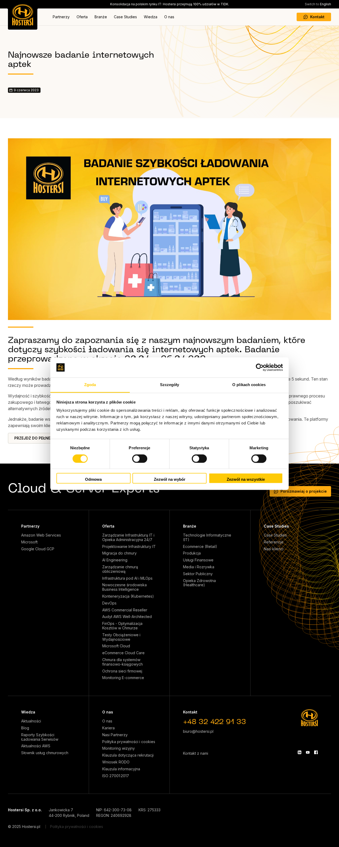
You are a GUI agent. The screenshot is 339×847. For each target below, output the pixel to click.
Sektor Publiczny (198, 574)
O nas (169, 17)
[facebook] (316, 752)
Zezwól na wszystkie (246, 479)
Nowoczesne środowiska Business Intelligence (124, 587)
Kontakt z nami (195, 753)
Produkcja (192, 553)
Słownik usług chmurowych (44, 753)
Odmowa (93, 479)
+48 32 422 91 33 (214, 722)
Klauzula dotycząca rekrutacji (128, 755)
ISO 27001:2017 (115, 776)
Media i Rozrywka (198, 567)
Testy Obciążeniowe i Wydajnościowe (121, 637)
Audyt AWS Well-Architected (127, 617)
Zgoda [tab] (90, 385)
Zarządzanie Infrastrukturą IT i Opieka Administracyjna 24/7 (128, 537)
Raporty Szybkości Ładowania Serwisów (39, 737)
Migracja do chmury (119, 553)
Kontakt (317, 17)
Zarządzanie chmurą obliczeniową (120, 569)
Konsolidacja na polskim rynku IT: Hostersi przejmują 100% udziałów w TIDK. (169, 4)
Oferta (82, 17)
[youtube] (308, 752)
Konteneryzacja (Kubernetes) (128, 596)
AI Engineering (114, 560)
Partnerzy (61, 17)
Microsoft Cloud (116, 646)
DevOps (109, 603)
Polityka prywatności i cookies (128, 742)
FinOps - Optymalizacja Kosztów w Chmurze (122, 625)
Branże (101, 17)
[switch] (139, 458)
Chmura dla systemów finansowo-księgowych (122, 662)
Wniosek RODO (116, 762)
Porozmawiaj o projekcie (303, 491)
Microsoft (29, 542)
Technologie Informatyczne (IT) (207, 537)
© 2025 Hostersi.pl (24, 826)
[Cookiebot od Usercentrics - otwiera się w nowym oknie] (260, 367)
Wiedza (150, 17)
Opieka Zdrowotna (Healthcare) (199, 583)
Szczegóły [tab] (169, 385)
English (318, 4)
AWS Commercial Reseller (124, 610)
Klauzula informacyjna (121, 769)
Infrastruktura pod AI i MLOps (127, 578)
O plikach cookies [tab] (249, 385)
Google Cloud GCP (37, 549)
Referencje (273, 542)
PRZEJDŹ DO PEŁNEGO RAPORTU (44, 438)
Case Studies (125, 17)
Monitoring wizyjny (118, 748)
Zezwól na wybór (169, 479)
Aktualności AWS (35, 746)
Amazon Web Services (41, 535)
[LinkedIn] (299, 752)
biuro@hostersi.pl (198, 731)
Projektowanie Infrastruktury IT (129, 546)
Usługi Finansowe (198, 560)
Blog (25, 728)
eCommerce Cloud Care (123, 653)
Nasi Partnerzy (115, 735)
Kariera (108, 728)
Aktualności (31, 721)
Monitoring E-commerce (123, 678)
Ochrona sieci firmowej (122, 671)
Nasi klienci (273, 549)
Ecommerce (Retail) (200, 546)
